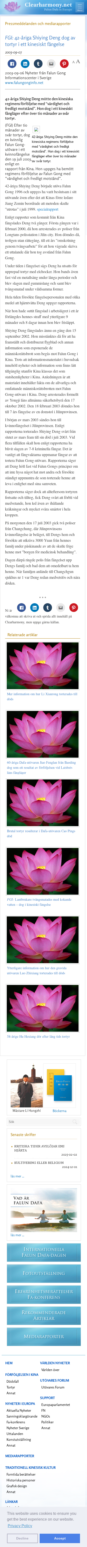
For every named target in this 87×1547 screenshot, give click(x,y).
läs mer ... (17, 1176)
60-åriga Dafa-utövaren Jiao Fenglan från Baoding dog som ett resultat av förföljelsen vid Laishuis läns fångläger (41, 767)
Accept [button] (60, 1538)
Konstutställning (19, 1439)
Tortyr (11, 1387)
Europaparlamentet (55, 1404)
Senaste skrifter (23, 1134)
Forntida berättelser (21, 1474)
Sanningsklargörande (22, 1416)
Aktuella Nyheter (19, 1410)
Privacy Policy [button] (20, 1526)
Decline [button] (22, 1538)
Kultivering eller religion (39, 1163)
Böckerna (59, 1111)
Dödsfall (13, 1381)
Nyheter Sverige (18, 1428)
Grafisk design (17, 1486)
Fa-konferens (16, 1422)
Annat (11, 1393)
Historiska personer (21, 1480)
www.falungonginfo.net (24, 82)
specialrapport (47, 209)
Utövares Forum (53, 1387)
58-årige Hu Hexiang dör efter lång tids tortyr (38, 1036)
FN (43, 1410)
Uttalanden (15, 1434)
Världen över (50, 1370)
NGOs (45, 1416)
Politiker (47, 1422)
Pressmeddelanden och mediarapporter (38, 23)
